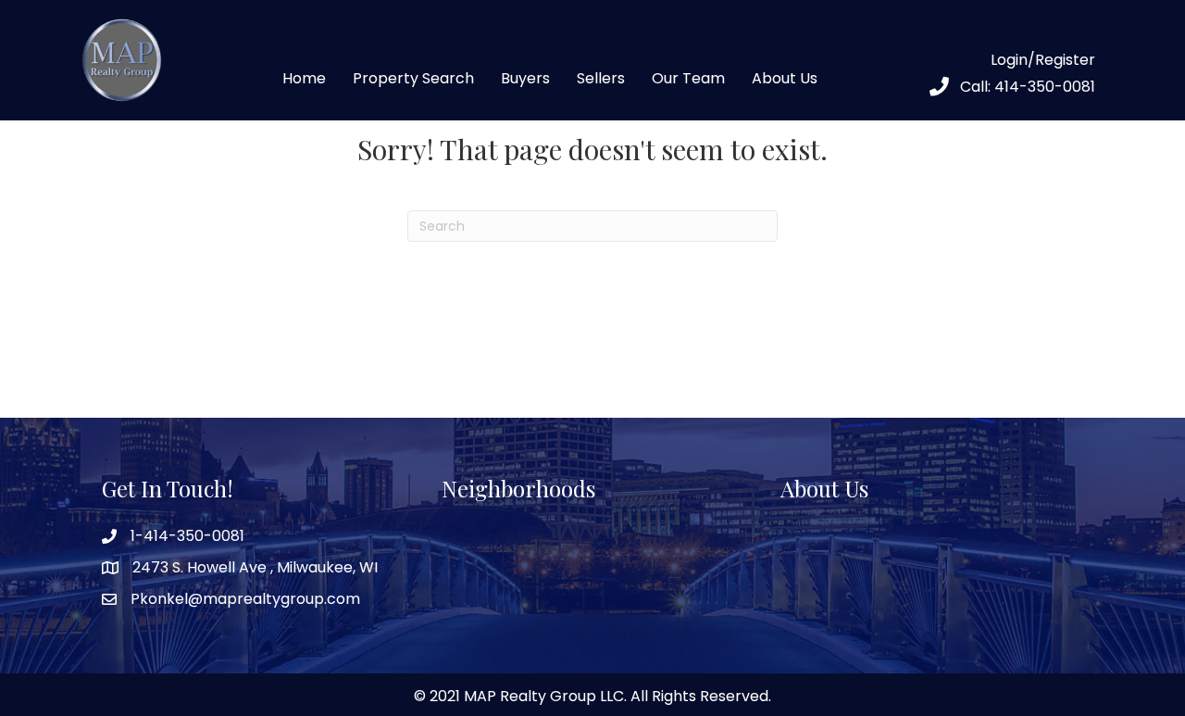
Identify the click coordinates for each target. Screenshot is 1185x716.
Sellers (601, 78)
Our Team (688, 78)
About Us (784, 78)
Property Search (413, 78)
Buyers (525, 78)
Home (304, 78)
